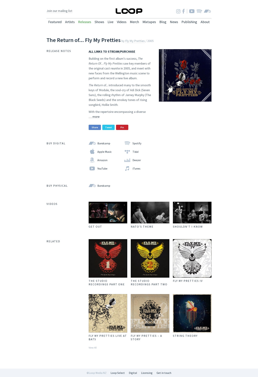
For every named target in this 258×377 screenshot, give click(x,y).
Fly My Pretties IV (188, 281)
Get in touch (164, 373)
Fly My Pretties (135, 41)
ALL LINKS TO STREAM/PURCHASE (112, 52)
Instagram (178, 11)
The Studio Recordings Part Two (149, 282)
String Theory (185, 335)
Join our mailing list (59, 11)
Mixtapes (149, 22)
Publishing (189, 22)
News (174, 22)
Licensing (147, 373)
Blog (162, 22)
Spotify (199, 11)
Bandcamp (207, 11)
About (205, 22)
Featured (55, 22)
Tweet (108, 127)
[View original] (108, 212)
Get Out (95, 226)
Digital (133, 373)
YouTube (191, 11)
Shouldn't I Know (188, 226)
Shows (99, 22)
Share (95, 127)
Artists (70, 22)
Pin (122, 127)
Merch (134, 22)
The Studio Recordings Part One (107, 282)
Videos (121, 22)
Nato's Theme (142, 226)
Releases (84, 22)
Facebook (183, 11)
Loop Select (118, 373)
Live (110, 22)
